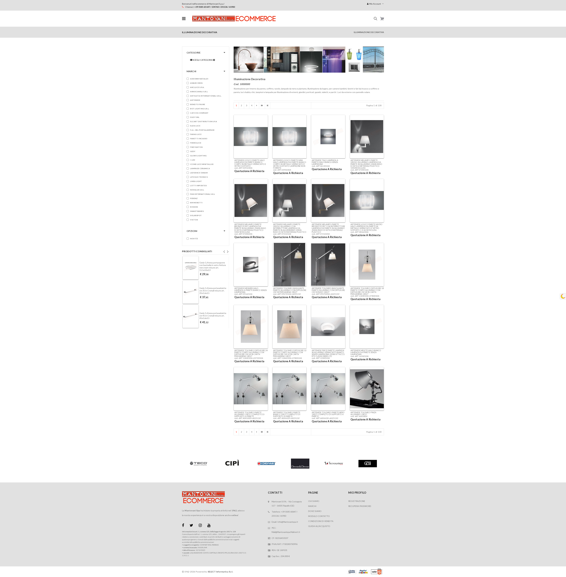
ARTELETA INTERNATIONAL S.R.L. (206, 96)
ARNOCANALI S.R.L (199, 91)
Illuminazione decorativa (369, 32)
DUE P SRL (194, 117)
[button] (375, 18)
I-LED (192, 160)
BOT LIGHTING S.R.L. (199, 109)
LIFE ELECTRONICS (199, 177)
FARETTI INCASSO (198, 138)
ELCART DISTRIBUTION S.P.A (203, 121)
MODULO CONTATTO (319, 516)
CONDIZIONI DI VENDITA (320, 521)
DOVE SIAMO (314, 511)
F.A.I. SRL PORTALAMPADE (202, 130)
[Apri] (184, 18)
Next (227, 250)
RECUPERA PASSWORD (359, 506)
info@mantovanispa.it (287, 522)
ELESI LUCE (195, 126)
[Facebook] (183, 526)
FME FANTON (196, 147)
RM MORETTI (196, 203)
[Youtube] (208, 526)
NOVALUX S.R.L (197, 190)
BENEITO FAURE (197, 104)
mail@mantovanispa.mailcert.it (286, 532)
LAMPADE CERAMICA (200, 168)
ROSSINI (194, 207)
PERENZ (194, 198)
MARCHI (312, 506)
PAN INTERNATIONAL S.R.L (202, 194)
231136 (275, 516)
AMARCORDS (196, 83)
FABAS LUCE (195, 134)
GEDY (192, 151)
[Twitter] (191, 526)
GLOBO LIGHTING (198, 156)
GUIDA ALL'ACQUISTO (319, 526)
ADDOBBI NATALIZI (199, 79)
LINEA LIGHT (196, 181)
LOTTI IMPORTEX (198, 185)
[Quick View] (265, 144)
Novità (194, 238)
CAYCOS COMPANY (199, 113)
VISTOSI (194, 220)
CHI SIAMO (313, 501)
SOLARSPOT (196, 215)
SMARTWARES (197, 211)
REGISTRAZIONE (356, 501)
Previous (224, 250)
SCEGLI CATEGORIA (202, 60)
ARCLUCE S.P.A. (197, 87)
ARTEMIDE (195, 100)
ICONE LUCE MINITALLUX (202, 164)
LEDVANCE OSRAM (199, 173)
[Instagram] (200, 526)
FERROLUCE (195, 143)
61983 (283, 516)
